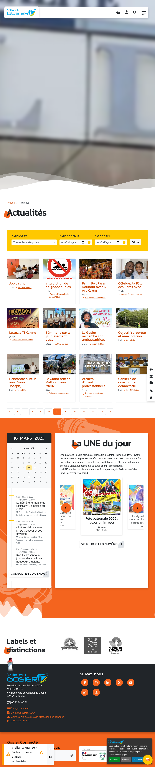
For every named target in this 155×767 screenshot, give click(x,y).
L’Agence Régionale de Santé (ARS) (59, 295)
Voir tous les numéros (100, 544)
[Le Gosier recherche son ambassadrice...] (95, 318)
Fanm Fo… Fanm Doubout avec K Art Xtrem (94, 287)
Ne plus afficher (19, 761)
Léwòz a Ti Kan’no (22, 332)
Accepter (114, 759)
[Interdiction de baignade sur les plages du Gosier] (59, 269)
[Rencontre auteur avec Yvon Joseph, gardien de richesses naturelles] (23, 364)
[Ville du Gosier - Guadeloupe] (27, 677)
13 (75, 411)
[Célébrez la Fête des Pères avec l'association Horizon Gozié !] (132, 269)
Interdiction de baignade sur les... (59, 285)
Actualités (130, 340)
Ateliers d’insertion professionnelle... (94, 382)
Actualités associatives (95, 298)
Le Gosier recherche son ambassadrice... (94, 336)
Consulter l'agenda (28, 573)
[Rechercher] (135, 12)
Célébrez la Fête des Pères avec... (130, 285)
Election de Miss (97, 344)
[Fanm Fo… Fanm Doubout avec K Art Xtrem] (95, 269)
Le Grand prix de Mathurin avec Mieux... (58, 382)
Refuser (125, 759)
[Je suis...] (118, 12)
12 (66, 411)
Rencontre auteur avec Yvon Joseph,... (22, 382)
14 (84, 411)
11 (57, 411)
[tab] (66, 508)
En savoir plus (140, 759)
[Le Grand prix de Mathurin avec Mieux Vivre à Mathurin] (59, 364)
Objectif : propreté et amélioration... (132, 334)
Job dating (17, 283)
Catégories (19, 236)
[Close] (50, 749)
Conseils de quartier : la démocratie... (128, 382)
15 (93, 411)
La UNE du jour (24, 287)
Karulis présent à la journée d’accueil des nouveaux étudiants (29, 558)
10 (48, 411)
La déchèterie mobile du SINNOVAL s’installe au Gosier (30, 506)
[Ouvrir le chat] (148, 760)
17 (102, 411)
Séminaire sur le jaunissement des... (58, 336)
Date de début (69, 236)
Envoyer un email (19, 708)
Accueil (11, 202)
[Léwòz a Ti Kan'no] (23, 318)
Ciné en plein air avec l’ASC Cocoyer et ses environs (29, 530)
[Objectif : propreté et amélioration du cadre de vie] (132, 318)
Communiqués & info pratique (94, 394)
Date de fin (102, 236)
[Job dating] (23, 269)
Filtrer (135, 242)
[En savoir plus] (50, 759)
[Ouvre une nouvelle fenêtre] (84, 682)
